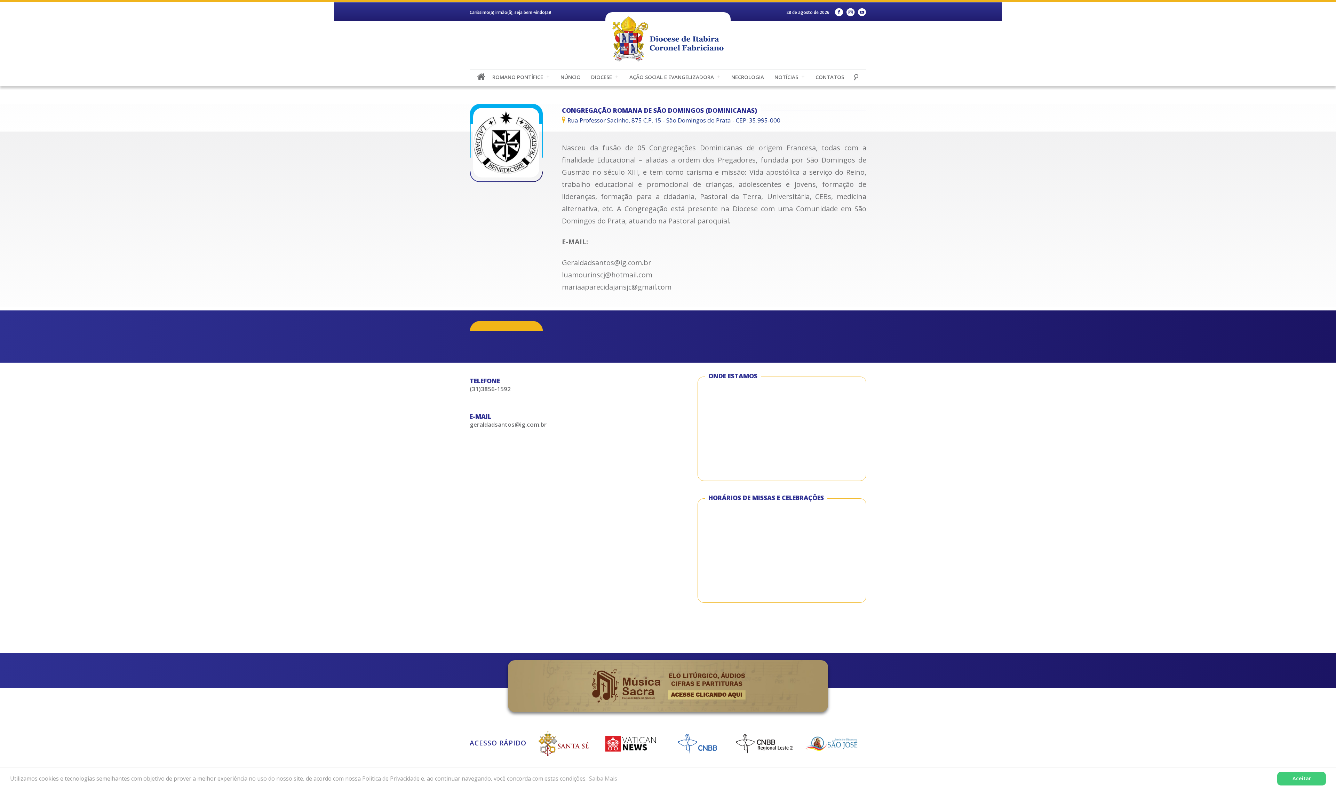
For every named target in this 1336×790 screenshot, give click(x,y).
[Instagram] (850, 12)
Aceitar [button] (1302, 778)
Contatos (830, 76)
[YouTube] (862, 12)
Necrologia (747, 76)
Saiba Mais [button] (603, 778)
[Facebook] (839, 12)
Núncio (570, 76)
